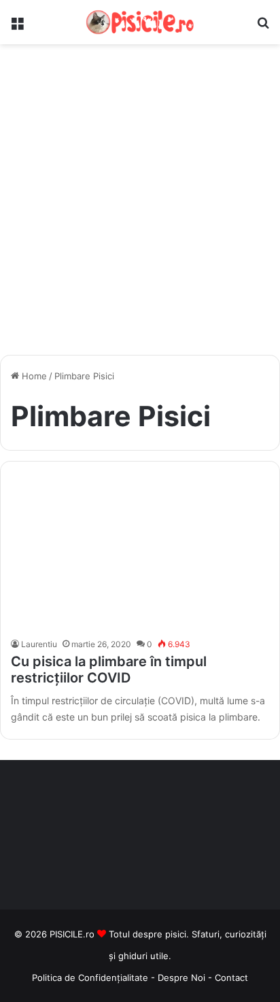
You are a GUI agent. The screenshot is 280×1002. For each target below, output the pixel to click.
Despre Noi (183, 977)
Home (33, 375)
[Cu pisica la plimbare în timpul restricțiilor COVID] (139, 553)
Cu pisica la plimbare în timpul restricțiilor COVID (109, 669)
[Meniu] (17, 27)
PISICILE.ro (73, 934)
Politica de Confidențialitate (90, 977)
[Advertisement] (140, 205)
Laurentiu (39, 644)
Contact (231, 977)
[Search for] (263, 27)
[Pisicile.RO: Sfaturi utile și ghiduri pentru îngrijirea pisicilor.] (140, 22)
